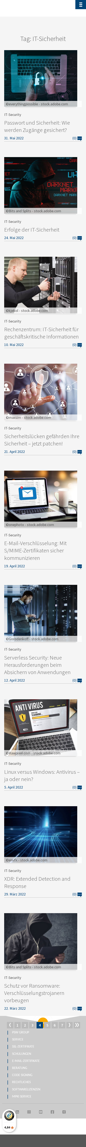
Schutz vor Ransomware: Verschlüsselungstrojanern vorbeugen (34, 993)
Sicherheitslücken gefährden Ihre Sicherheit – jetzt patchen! (41, 440)
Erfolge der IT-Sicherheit (31, 229)
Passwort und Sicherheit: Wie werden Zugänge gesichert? (37, 126)
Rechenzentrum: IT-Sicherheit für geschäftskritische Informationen (41, 333)
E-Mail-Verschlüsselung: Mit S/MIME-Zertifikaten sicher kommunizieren (35, 550)
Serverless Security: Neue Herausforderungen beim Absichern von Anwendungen (37, 665)
